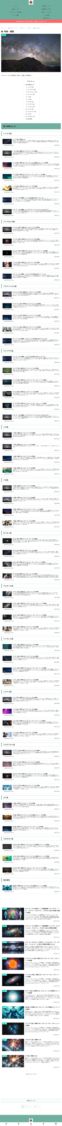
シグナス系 (30, 109)
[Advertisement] (31, 901)
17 (35, 1106)
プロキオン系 (31, 116)
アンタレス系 (31, 107)
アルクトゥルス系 (32, 92)
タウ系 (29, 114)
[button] (57, 569)
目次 (28, 81)
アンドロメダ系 (31, 89)
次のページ (31, 1100)
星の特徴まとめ (30, 84)
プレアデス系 (31, 94)
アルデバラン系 (31, 111)
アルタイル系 (31, 104)
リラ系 (29, 97)
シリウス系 (30, 87)
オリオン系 (30, 102)
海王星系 (29, 119)
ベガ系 (29, 99)
